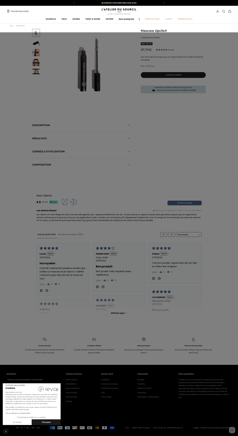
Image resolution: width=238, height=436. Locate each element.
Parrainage (106, 397)
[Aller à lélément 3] (36, 52)
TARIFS (168, 19)
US (27, 427)
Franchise (141, 392)
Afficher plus (118, 313)
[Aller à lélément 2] (36, 43)
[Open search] (163, 234)
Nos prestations (73, 388)
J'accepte (46, 422)
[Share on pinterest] (46, 290)
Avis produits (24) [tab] (46, 234)
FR (17, 427)
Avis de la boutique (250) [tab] (70, 234)
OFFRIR (109, 19)
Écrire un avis (185, 203)
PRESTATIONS (152, 19)
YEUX (64, 19)
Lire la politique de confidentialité (18, 413)
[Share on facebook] (41, 290)
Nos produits (71, 392)
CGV (127, 428)
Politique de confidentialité (168, 428)
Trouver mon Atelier (20, 11)
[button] (5, 431)
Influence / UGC (144, 388)
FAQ (103, 392)
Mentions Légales (141, 428)
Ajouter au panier (173, 75)
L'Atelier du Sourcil (150, 38)
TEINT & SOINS (92, 19)
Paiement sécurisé (109, 388)
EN (38, 427)
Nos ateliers (71, 384)
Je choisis (17, 422)
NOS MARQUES (126, 19)
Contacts (105, 379)
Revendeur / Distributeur (148, 397)
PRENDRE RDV (185, 19)
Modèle (140, 379)
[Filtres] (171, 234)
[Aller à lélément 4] (36, 62)
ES (33, 427)
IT (22, 427)
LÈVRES (76, 19)
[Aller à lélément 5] (36, 71)
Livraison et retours (109, 384)
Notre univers (72, 379)
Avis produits (71, 397)
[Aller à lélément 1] (36, 33)
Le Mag (69, 401)
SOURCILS (51, 19)
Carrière (141, 384)
